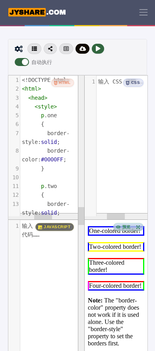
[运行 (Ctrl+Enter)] (98, 49)
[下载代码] (83, 49)
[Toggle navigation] (143, 12)
